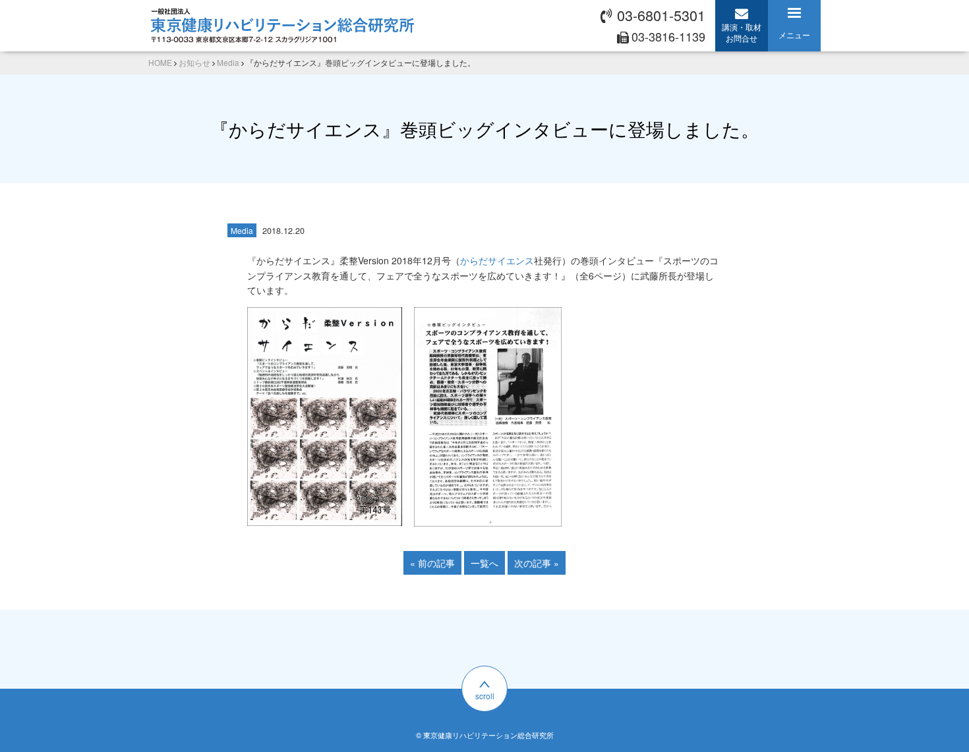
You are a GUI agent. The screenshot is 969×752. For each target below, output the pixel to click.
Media (242, 230)
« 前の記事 (432, 562)
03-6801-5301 (661, 15)
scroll (484, 695)
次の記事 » (536, 562)
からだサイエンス (497, 260)
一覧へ (484, 562)
